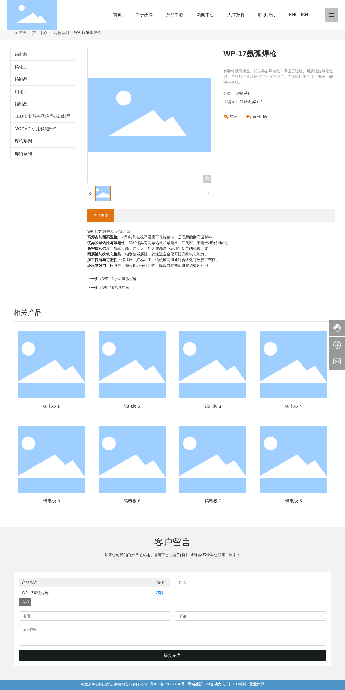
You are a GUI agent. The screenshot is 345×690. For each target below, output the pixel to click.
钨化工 (21, 66)
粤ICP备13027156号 (167, 684)
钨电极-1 (51, 406)
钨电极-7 (213, 500)
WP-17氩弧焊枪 (35, 592)
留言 (234, 116)
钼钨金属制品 (251, 102)
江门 (226, 684)
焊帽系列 (23, 153)
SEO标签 (239, 684)
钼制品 (21, 104)
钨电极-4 (293, 406)
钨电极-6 (132, 500)
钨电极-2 (132, 406)
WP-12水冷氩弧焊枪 (119, 278)
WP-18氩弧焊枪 (115, 287)
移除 (160, 592)
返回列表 (260, 116)
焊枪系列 (61, 32)
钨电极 (21, 54)
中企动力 (214, 684)
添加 (25, 602)
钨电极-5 (51, 500)
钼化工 (21, 91)
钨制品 (21, 79)
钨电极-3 (213, 406)
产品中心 (39, 32)
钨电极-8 (293, 500)
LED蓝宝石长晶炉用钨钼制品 (43, 116)
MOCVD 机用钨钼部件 (36, 129)
